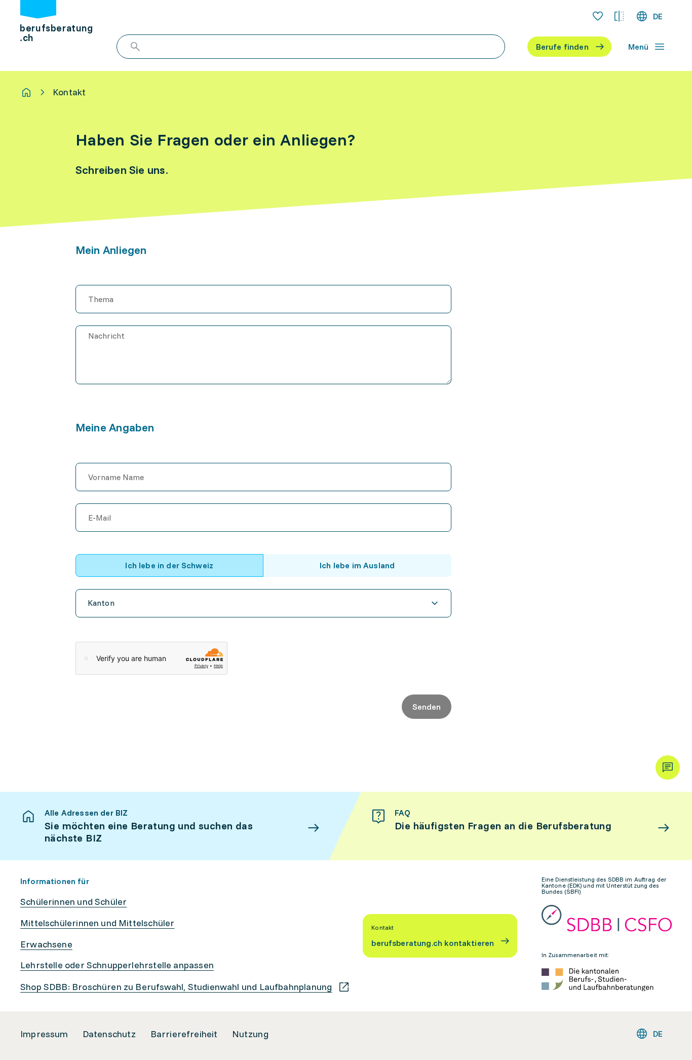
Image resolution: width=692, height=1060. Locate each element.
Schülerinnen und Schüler (73, 901)
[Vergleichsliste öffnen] (619, 16)
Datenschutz (109, 1034)
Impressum (44, 1034)
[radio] (169, 565)
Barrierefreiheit (184, 1034)
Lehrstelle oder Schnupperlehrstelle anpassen (117, 965)
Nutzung (250, 1034)
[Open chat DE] (668, 767)
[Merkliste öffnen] (598, 16)
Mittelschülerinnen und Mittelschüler (97, 923)
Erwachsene (46, 944)
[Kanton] (263, 603)
